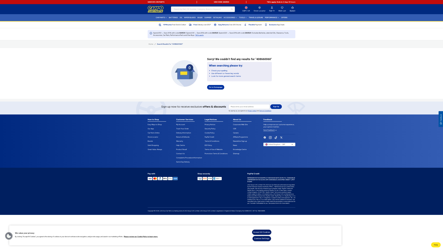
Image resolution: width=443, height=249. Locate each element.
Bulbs (200, 18)
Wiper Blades (190, 18)
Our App (151, 129)
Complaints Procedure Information (189, 158)
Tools (242, 18)
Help (436, 245)
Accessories (229, 18)
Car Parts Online (153, 133)
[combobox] (203, 9)
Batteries (173, 18)
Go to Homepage (215, 87)
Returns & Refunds (183, 137)
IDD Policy (208, 145)
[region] (175, 235)
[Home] (156, 9)
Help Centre (180, 145)
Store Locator (153, 137)
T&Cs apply (199, 35)
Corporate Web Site (240, 125)
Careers (236, 133)
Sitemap (236, 154)
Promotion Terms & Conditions (216, 154)
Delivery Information (183, 133)
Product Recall (181, 149)
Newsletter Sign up (240, 141)
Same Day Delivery (183, 162)
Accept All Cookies (261, 232)
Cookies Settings (261, 238)
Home (151, 44)
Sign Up (276, 107)
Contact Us (180, 154)
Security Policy (210, 129)
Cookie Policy (209, 133)
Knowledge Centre (240, 149)
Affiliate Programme (240, 137)
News (235, 145)
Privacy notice (252, 111)
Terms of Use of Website (213, 149)
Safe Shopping (153, 145)
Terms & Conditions (265, 111)
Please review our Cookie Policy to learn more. (141, 236)
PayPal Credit (209, 137)
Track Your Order (182, 129)
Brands (150, 141)
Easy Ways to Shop (155, 125)
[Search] (232, 9)
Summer (207, 18)
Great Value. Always (155, 149)
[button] (9, 236)
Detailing (217, 18)
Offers (284, 18)
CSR (234, 129)
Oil (181, 18)
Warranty (179, 141)
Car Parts (160, 18)
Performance (271, 18)
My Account (180, 125)
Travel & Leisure (256, 18)
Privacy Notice (210, 125)
